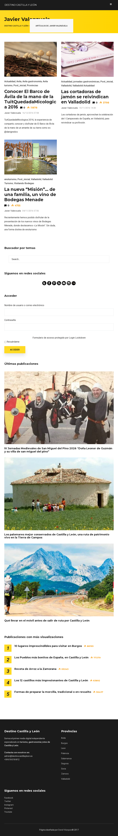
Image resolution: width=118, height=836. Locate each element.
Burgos (64, 743)
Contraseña (10, 320)
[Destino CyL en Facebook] (49, 283)
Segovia (64, 763)
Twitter (7, 801)
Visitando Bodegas (24, 183)
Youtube (8, 812)
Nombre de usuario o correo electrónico (24, 305)
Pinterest (8, 808)
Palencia (65, 753)
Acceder (15, 350)
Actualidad (9, 81)
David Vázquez (65, 830)
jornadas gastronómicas (86, 81)
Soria (63, 769)
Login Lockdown (77, 337)
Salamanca (66, 758)
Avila (18, 81)
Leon (63, 748)
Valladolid (66, 85)
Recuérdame (13, 341)
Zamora (64, 774)
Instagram (9, 805)
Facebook (8, 798)
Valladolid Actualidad (84, 85)
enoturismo (10, 179)
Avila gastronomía (32, 81)
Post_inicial (20, 85)
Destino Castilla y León (21, 5)
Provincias (32, 85)
